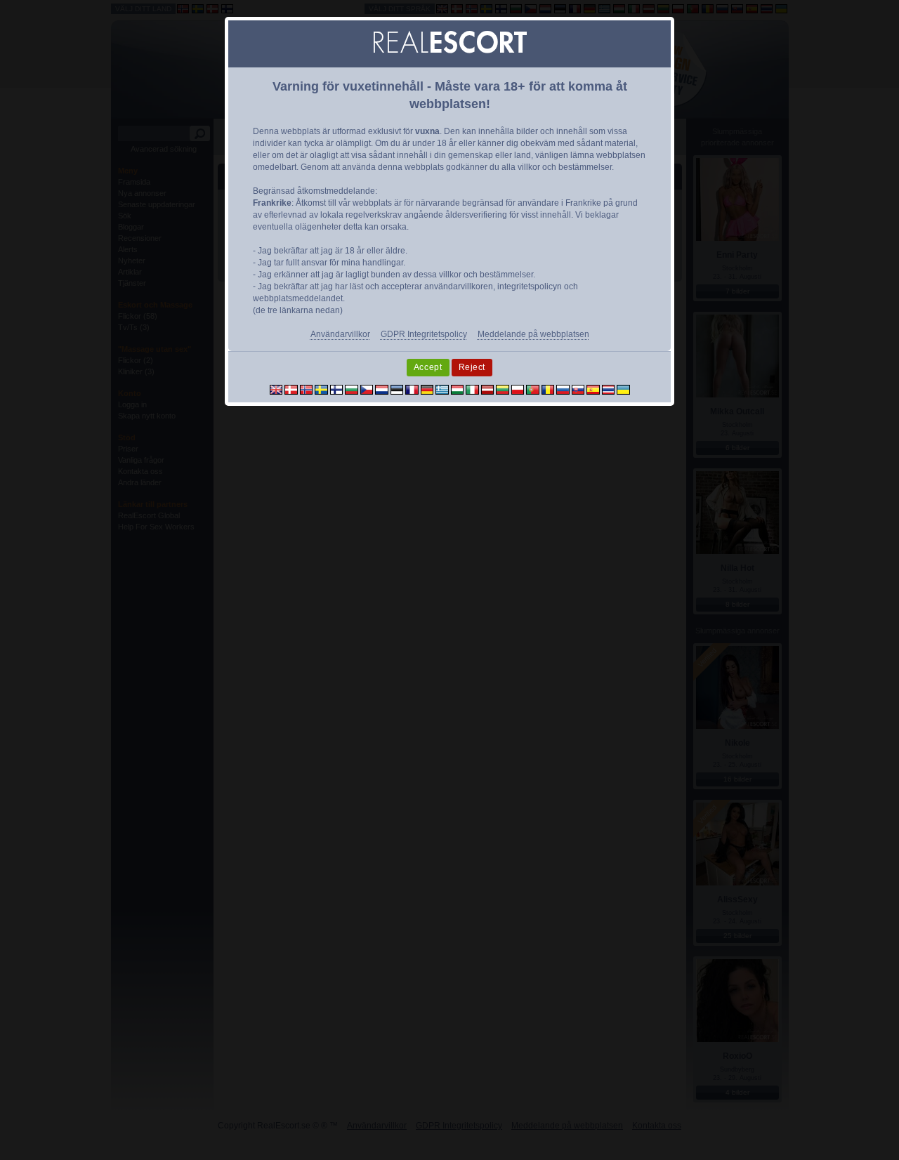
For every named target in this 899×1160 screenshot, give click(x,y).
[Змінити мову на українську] (623, 389)
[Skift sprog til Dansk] (291, 389)
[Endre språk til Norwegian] (306, 389)
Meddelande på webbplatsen (533, 334)
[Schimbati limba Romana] (548, 389)
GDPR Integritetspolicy (424, 334)
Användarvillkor (340, 334)
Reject (472, 367)
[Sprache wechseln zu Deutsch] (427, 389)
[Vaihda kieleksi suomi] (336, 389)
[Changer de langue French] (412, 389)
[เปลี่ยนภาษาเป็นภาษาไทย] (608, 389)
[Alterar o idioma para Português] (532, 389)
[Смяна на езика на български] (351, 389)
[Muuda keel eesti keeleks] (397, 389)
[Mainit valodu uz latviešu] (487, 389)
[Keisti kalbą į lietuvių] (502, 389)
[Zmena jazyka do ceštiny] (367, 389)
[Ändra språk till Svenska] (321, 389)
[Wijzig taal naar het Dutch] (381, 389)
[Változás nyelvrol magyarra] (457, 389)
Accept (428, 367)
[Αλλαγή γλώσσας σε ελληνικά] (442, 389)
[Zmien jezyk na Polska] (518, 389)
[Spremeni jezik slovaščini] (578, 389)
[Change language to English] (276, 389)
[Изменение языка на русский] (563, 389)
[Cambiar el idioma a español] (593, 389)
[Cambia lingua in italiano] (472, 389)
